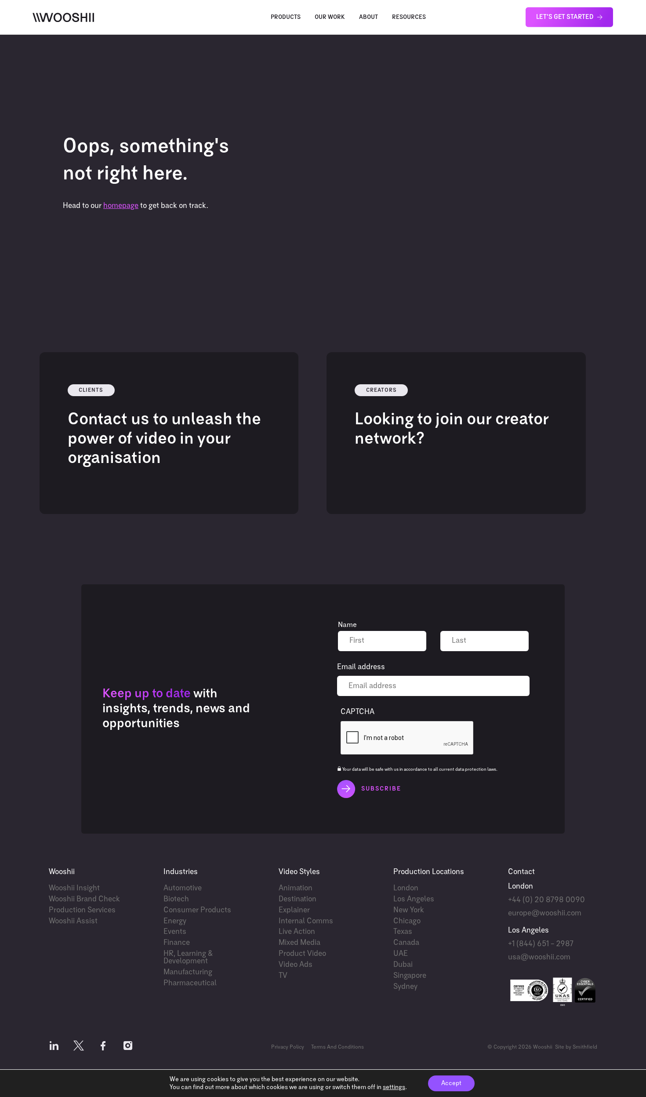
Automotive (182, 888)
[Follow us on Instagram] (128, 1047)
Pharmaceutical (190, 983)
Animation (295, 888)
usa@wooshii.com (539, 957)
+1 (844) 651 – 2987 (540, 944)
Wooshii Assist (73, 921)
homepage (120, 206)
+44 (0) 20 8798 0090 (546, 900)
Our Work (330, 17)
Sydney (405, 987)
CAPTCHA (357, 712)
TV (283, 976)
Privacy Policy (287, 1047)
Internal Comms (306, 921)
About (368, 17)
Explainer (294, 910)
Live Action (297, 932)
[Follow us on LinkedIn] (54, 1047)
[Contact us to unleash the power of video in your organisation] (169, 433)
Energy (174, 921)
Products (286, 17)
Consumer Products (197, 910)
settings (394, 1087)
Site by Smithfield (576, 1047)
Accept (451, 1083)
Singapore (409, 976)
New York (408, 910)
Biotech (176, 899)
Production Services (82, 910)
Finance (176, 943)
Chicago (407, 921)
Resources (409, 17)
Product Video (302, 954)
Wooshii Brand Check (84, 899)
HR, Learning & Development (188, 957)
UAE (400, 954)
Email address (361, 667)
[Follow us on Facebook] (103, 1047)
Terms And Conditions (337, 1047)
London (405, 888)
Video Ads (295, 965)
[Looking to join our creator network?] (456, 433)
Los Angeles (413, 899)
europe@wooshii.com (544, 913)
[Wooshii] (63, 17)
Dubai (403, 965)
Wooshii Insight (74, 888)
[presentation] (407, 738)
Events (174, 932)
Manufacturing (187, 972)
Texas (402, 932)
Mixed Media (299, 943)
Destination (297, 899)
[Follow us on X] (78, 1047)
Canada (406, 943)
